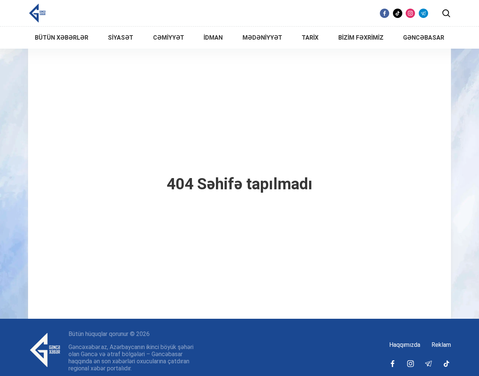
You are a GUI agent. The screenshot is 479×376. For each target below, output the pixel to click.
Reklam (441, 344)
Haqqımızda (404, 344)
